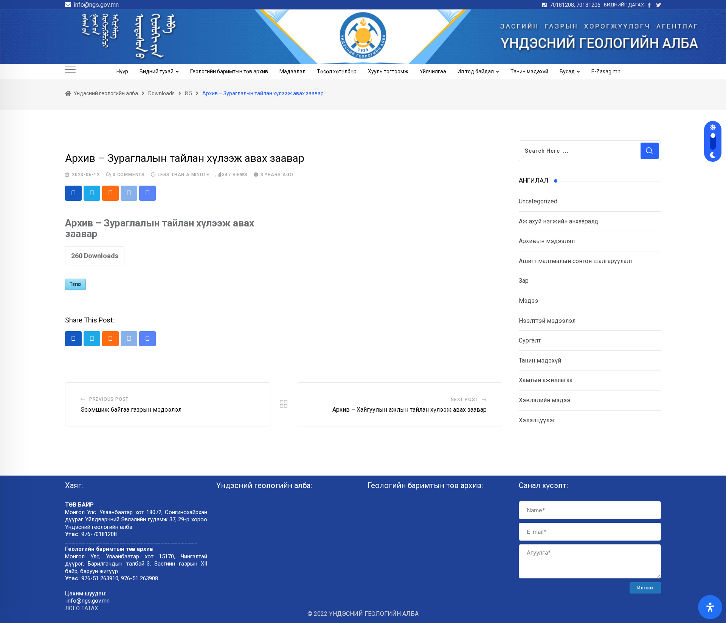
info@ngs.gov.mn (96, 4)
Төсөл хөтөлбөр (337, 71)
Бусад (567, 71)
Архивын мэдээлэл (547, 241)
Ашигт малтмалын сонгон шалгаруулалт (576, 261)
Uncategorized (538, 201)
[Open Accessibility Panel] (710, 607)
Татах (75, 284)
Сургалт (530, 340)
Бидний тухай (157, 71)
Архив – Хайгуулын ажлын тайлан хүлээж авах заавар (409, 409)
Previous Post (109, 399)
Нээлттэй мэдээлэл (547, 320)
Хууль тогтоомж (388, 71)
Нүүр (122, 71)
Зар (524, 280)
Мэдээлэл (292, 71)
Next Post (464, 399)
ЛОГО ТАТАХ (81, 608)
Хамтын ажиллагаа (545, 380)
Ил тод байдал (476, 71)
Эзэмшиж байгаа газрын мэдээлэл (131, 409)
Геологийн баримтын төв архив (229, 71)
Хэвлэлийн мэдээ (544, 400)
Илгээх (645, 587)
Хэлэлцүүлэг (537, 420)
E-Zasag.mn (606, 71)
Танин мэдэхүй (529, 71)
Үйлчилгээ (433, 71)
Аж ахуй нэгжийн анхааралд (558, 221)
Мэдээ (528, 300)
